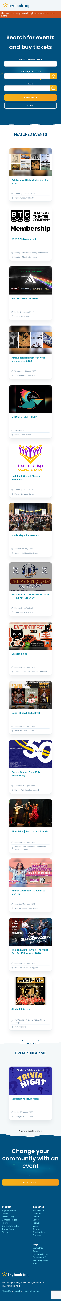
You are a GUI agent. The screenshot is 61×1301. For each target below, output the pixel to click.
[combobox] (30, 76)
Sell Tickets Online (11, 1226)
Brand (35, 1263)
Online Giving (8, 1216)
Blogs (35, 1251)
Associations (38, 1210)
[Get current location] (53, 76)
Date (30, 83)
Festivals (37, 1223)
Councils (37, 1216)
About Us (6, 1291)
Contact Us (38, 1248)
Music (35, 1226)
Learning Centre (40, 1254)
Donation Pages (9, 1220)
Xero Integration (40, 1260)
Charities (37, 1213)
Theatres (37, 1235)
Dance (36, 1220)
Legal (17, 1291)
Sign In (5, 1232)
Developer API (39, 1257)
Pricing (5, 1223)
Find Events (30, 97)
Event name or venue (30, 59)
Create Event (30, 1182)
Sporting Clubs (39, 1232)
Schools (36, 1229)
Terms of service (32, 1291)
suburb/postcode (30, 71)
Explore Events (9, 1210)
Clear (30, 105)
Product (6, 1213)
